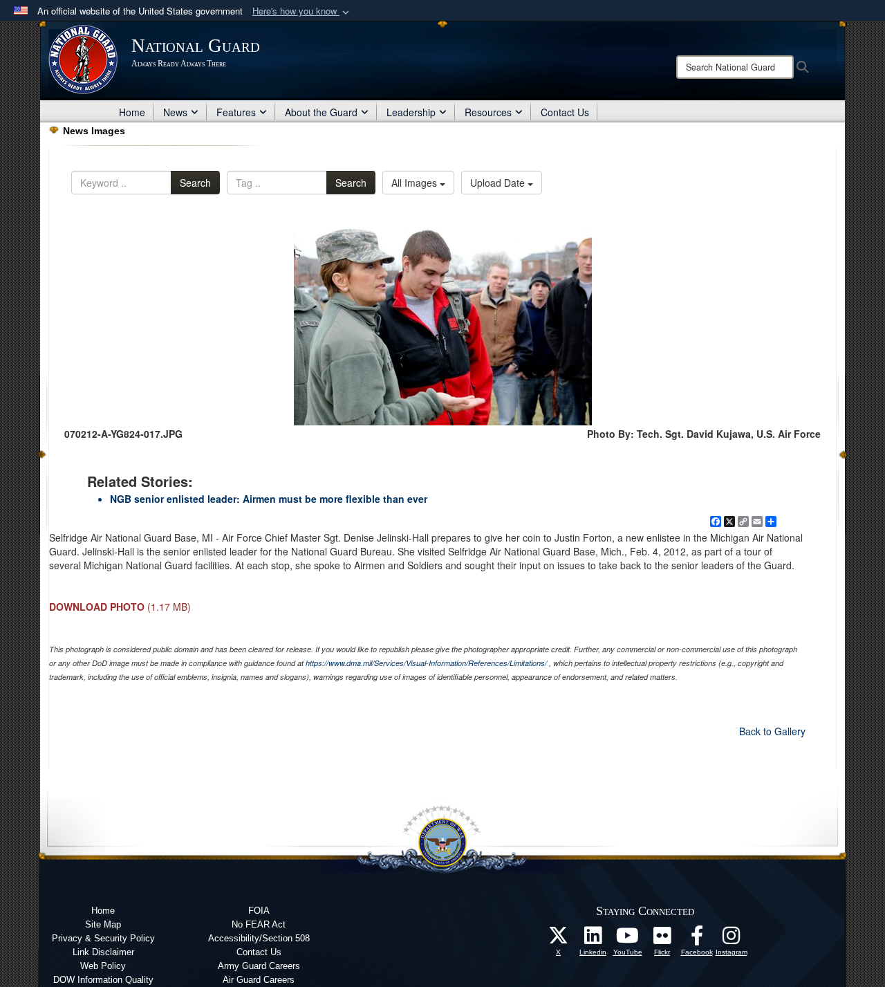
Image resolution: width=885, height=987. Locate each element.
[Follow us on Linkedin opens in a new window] (593, 939)
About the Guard (321, 112)
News (175, 112)
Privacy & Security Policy (103, 938)
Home (132, 112)
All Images (415, 183)
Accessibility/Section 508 (259, 938)
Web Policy (103, 966)
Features (236, 112)
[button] (302, 11)
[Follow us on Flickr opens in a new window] (662, 939)
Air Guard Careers (259, 980)
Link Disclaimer (103, 952)
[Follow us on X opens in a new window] (558, 939)
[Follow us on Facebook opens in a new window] (697, 939)
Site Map (103, 924)
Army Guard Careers (259, 966)
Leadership (411, 112)
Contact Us (565, 112)
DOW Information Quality (103, 980)
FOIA (259, 910)
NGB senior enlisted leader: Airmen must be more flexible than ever (268, 499)
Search (195, 183)
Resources (488, 112)
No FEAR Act (259, 924)
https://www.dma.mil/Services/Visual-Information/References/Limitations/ (426, 663)
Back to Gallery (772, 731)
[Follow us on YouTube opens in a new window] (628, 939)
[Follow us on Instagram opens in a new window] (731, 939)
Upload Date (499, 183)
